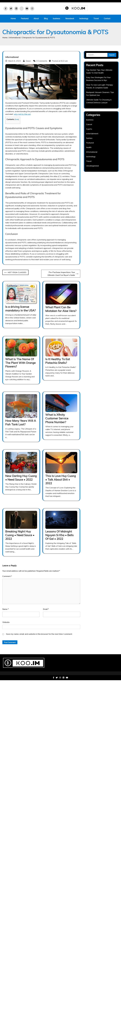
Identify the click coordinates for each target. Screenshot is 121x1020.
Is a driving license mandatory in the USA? (20, 308)
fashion (89, 138)
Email (46, 609)
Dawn (28, 61)
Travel (96, 18)
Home (13, 18)
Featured (24, 18)
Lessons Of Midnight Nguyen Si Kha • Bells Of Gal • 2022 (59, 535)
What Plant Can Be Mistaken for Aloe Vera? (60, 309)
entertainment (92, 133)
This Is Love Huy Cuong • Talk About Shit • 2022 (60, 479)
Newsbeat (69, 18)
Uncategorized (92, 166)
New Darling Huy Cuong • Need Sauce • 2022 (21, 477)
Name (5, 609)
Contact (107, 18)
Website (6, 622)
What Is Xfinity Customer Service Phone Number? (56, 418)
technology (83, 18)
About (36, 18)
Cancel (89, 124)
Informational (12, 57)
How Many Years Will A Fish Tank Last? (20, 422)
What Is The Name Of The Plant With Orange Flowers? (20, 362)
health (88, 147)
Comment (7, 576)
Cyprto (89, 129)
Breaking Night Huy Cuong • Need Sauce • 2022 (19, 535)
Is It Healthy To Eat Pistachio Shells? (57, 360)
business (56, 18)
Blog (46, 18)
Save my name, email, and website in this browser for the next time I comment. (39, 634)
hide (16, 119)
